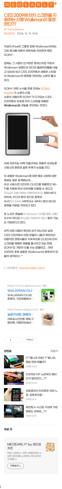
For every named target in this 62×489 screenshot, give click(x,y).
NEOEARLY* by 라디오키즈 (24, 446)
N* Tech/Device (14, 29)
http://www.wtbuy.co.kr (22, 309)
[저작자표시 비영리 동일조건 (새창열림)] (40, 340)
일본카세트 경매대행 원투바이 (20, 315)
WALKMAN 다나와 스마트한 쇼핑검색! (21, 291)
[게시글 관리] (18, 339)
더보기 (54, 351)
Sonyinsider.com (32, 268)
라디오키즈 (9, 33)
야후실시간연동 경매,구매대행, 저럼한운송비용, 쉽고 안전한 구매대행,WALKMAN (20, 321)
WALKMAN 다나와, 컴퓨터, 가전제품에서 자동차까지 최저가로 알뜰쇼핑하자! (20, 297)
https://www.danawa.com (24, 285)
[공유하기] (14, 339)
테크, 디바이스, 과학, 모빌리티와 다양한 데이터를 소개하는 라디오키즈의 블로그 (24, 456)
